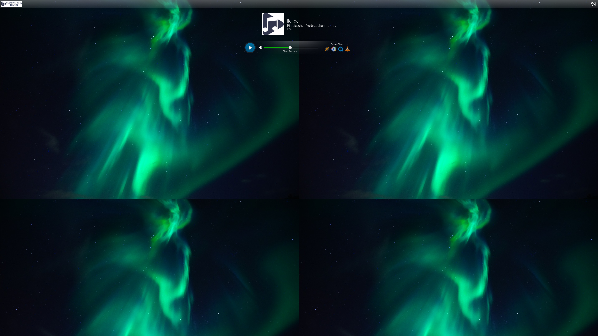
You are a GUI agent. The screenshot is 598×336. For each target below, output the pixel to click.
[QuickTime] (340, 49)
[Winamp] (326, 49)
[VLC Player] (347, 49)
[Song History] (593, 4)
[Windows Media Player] (333, 49)
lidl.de (293, 21)
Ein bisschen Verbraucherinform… (311, 26)
